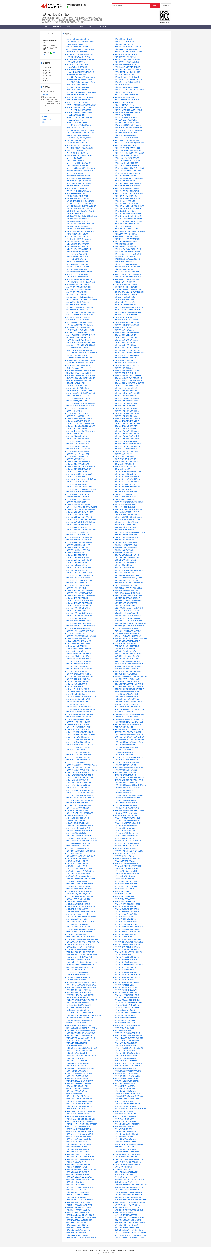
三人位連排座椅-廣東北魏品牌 (123, 793)
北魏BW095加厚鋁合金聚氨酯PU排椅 (77, 515)
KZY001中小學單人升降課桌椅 (75, 161)
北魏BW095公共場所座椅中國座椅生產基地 (79, 474)
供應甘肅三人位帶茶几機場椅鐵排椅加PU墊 (79, 1205)
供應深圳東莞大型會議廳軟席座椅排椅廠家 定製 (129, 183)
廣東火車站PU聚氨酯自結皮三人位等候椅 (127, 555)
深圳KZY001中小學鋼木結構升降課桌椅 (126, 884)
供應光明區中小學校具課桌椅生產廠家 (77, 1212)
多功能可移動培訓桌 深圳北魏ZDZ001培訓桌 (79, 1013)
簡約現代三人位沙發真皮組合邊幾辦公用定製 (128, 636)
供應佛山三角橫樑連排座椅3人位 (76, 1162)
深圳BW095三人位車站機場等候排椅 (125, 848)
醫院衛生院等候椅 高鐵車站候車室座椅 (126, 1215)
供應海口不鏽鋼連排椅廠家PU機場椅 (125, 64)
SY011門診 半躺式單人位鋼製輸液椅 (77, 310)
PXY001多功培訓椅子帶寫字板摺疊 (76, 254)
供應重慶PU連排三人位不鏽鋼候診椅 (125, 282)
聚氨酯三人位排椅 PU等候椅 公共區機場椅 (127, 659)
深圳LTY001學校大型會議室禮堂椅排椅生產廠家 (129, 965)
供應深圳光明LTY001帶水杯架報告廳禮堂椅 (127, 191)
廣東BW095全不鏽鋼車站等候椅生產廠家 (127, 391)
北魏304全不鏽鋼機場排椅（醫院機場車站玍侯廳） (81, 393)
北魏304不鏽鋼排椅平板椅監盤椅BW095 (78, 388)
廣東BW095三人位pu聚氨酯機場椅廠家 (126, 408)
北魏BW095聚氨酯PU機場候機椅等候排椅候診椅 (80, 522)
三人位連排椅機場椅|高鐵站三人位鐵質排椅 (127, 788)
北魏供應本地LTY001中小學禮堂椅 (76, 866)
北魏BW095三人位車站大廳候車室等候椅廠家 (79, 590)
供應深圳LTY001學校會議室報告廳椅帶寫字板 (128, 171)
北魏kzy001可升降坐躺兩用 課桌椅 (76, 815)
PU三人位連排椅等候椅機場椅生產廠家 (77, 244)
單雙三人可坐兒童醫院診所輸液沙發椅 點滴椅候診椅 (81, 1000)
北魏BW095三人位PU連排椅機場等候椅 (78, 578)
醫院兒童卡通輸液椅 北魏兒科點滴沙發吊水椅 (128, 1197)
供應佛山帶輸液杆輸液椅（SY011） (76, 1147)
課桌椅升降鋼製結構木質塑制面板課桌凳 (126, 1172)
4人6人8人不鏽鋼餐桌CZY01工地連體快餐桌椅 (80, 49)
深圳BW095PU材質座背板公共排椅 (125, 831)
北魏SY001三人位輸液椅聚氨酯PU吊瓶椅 (78, 727)
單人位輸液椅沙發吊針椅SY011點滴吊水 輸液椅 (80, 995)
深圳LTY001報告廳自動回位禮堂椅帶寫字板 (127, 914)
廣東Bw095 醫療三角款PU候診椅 (124, 456)
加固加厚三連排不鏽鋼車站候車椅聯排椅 (126, 628)
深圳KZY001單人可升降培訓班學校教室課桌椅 (128, 866)
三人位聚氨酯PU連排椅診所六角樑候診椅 (127, 762)
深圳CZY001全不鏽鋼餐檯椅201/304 (125, 861)
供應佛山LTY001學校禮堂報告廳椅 (76, 1142)
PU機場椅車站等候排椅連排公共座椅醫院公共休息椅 (81, 216)
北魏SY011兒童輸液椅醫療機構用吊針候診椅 (79, 732)
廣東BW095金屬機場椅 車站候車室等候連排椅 (128, 378)
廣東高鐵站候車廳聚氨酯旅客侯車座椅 (126, 545)
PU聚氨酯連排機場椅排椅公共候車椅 (77, 221)
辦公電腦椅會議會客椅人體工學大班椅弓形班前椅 (80, 370)
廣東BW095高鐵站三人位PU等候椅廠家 (126, 340)
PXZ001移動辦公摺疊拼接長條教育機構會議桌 (80, 279)
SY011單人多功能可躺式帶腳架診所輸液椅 (78, 289)
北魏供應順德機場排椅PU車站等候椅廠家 (78, 876)
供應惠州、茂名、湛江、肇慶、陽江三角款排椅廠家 (130, 90)
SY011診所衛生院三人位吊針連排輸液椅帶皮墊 (80, 330)
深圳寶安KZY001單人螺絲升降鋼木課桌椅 (127, 1056)
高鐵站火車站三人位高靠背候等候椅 (77, 1061)
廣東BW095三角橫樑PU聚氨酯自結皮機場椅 (127, 393)
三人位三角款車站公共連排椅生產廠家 (126, 805)
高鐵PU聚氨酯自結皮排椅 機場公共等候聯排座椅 (80, 1033)
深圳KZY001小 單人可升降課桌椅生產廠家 (127, 874)
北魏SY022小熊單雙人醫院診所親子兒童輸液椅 (80, 798)
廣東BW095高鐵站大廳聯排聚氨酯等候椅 (127, 332)
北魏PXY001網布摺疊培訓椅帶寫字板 (77, 702)
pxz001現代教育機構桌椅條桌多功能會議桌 (79, 358)
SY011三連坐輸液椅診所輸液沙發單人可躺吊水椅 (80, 312)
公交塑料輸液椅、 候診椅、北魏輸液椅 (126, 287)
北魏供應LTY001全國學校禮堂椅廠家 (77, 863)
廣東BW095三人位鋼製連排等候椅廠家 (126, 416)
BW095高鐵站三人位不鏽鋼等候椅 (76, 85)
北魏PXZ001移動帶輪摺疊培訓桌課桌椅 (78, 719)
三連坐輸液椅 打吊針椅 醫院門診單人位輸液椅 (128, 732)
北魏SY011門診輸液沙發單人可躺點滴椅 (78, 742)
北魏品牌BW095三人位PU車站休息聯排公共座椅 (80, 906)
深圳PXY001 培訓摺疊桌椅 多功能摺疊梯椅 (127, 1008)
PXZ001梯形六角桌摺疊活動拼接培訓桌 (78, 274)
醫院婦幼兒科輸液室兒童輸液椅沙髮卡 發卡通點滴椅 (130, 1202)
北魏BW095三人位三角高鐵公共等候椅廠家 (79, 613)
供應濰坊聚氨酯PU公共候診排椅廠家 (125, 246)
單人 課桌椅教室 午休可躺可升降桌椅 (77, 998)
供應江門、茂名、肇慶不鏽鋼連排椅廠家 (126, 95)
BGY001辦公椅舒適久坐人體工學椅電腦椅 (78, 57)
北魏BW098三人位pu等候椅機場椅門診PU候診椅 (80, 631)
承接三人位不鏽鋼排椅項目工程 (75, 970)
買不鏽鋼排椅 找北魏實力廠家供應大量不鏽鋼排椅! (129, 689)
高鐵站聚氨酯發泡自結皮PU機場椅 (76, 1066)
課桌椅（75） (47, 78)
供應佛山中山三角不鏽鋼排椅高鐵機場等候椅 (79, 1187)
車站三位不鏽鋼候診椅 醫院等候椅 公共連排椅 (80, 967)
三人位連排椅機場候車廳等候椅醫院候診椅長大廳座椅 (130, 785)
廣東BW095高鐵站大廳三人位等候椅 (125, 335)
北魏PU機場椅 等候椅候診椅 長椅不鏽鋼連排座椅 (80, 692)
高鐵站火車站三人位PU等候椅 (75, 1058)
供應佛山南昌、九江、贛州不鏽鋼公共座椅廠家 (80, 1157)
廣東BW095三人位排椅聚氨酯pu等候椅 (126, 441)
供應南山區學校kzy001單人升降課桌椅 (126, 120)
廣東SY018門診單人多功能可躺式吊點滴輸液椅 (128, 509)
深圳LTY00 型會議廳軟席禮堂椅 (124, 917)
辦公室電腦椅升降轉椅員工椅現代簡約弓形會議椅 (80, 375)
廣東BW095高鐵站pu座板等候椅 (124, 330)
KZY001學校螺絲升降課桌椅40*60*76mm (79, 155)
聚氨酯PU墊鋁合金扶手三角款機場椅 (125, 651)
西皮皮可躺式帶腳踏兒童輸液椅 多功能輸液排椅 (129, 1195)
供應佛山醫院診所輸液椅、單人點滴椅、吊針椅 (80, 1180)
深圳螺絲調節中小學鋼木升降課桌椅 (125, 1106)
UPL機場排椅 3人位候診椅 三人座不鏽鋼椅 (78, 340)
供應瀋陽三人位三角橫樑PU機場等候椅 (126, 241)
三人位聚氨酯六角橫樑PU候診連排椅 (125, 772)
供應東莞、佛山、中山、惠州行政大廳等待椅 (79, 1132)
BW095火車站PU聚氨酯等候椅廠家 (76, 95)
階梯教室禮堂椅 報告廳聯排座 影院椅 (125, 643)
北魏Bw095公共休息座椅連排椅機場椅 (77, 638)
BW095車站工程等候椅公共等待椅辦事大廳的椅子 (81, 77)
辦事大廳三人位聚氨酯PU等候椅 (75, 383)
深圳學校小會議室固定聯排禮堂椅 (124, 1126)
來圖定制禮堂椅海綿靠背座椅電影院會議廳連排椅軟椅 (130, 664)
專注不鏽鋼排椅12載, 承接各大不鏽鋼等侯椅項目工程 (130, 1235)
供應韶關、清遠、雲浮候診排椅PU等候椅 (127, 138)
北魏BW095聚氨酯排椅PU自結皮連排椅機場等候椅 (81, 530)
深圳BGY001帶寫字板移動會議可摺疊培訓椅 (128, 818)
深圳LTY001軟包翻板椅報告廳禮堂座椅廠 (127, 949)
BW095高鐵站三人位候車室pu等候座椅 (78, 87)
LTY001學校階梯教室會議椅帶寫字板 (77, 188)
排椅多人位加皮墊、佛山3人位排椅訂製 (126, 704)
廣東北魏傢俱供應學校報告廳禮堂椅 (125, 527)
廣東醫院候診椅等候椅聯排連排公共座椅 (126, 590)
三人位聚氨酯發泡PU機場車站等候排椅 (126, 765)
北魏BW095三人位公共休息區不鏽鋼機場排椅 (79, 600)
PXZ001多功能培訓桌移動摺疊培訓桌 (77, 262)
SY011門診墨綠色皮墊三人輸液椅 (76, 305)
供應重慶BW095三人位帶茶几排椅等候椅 (127, 279)
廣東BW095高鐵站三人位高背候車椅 (125, 345)
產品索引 (45, 116)
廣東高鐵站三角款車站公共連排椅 (124, 550)
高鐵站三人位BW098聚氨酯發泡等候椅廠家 (79, 1073)
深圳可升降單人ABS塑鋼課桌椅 (124, 1101)
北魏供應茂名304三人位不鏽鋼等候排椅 (78, 874)
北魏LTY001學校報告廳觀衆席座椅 (76, 684)
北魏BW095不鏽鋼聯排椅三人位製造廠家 (78, 441)
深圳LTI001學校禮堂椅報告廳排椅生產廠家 (127, 904)
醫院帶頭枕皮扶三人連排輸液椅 (124, 712)
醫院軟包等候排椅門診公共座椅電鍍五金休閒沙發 (129, 1210)
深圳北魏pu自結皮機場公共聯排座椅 (125, 1068)
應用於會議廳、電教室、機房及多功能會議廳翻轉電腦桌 (131, 1223)
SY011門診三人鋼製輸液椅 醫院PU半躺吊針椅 (80, 307)
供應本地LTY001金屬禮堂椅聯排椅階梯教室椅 (79, 1101)
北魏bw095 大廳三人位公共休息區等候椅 (78, 805)
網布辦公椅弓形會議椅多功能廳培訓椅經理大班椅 (129, 1159)
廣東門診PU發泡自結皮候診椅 (123, 565)
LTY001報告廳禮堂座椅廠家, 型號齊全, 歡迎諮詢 (80, 171)
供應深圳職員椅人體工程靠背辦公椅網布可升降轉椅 (130, 231)
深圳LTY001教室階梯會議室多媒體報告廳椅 (127, 932)
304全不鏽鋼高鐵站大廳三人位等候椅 (77, 47)
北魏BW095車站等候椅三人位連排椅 (77, 446)
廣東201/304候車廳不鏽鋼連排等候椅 (126, 295)
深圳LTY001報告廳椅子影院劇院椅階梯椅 (127, 912)
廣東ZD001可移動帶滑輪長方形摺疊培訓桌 (127, 515)
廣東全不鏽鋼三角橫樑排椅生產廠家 (125, 568)
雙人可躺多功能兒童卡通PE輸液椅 (125, 1147)
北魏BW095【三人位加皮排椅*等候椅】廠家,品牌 (81, 431)
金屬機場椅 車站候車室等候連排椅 (125, 649)
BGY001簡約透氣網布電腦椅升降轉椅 (77, 64)
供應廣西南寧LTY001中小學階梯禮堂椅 (77, 1228)
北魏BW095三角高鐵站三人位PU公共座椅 (78, 550)
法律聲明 (119, 1250)
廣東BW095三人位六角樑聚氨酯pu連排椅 (127, 436)
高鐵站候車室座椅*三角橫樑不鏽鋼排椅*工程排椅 (81, 1056)
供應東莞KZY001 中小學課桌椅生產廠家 (78, 1126)
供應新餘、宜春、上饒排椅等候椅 (124, 262)
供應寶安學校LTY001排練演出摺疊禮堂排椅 (79, 1099)
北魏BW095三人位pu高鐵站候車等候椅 (78, 585)
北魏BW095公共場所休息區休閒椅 (76, 472)
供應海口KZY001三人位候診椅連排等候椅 (127, 62)
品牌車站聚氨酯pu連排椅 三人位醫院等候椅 (127, 707)
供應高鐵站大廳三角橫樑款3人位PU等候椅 (78, 1207)
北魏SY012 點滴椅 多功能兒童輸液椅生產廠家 (79, 778)
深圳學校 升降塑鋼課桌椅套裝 (123, 1129)
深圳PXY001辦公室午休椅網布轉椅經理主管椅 (128, 1003)
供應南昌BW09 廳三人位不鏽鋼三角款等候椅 (128, 107)
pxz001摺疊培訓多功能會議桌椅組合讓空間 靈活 (80, 360)
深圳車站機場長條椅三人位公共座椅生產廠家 (128, 1076)
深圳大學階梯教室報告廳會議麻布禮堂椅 (126, 1078)
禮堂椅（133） (47, 76)
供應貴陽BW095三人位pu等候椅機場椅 (126, 49)
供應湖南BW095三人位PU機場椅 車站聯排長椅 (128, 80)
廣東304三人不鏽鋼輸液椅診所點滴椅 (126, 305)
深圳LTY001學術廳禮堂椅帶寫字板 (125, 955)
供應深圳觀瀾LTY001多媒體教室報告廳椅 (127, 188)
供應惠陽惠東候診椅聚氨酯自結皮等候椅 (126, 87)
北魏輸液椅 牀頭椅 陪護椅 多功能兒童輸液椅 (79, 932)
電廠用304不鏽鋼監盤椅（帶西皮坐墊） (78, 1003)
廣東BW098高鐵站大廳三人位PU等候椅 (126, 451)
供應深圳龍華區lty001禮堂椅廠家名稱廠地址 (128, 209)
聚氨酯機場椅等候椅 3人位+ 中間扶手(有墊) (127, 656)
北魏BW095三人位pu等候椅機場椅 (76, 583)
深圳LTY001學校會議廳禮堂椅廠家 (125, 970)
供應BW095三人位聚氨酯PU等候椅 (76, 1091)
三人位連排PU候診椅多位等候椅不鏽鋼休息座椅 (129, 780)
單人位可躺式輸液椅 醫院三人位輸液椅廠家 (79, 990)
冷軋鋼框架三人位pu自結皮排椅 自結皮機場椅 (128, 666)
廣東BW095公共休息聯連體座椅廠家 (125, 358)
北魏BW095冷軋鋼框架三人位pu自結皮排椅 (79, 537)
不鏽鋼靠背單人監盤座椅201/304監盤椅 (78, 960)
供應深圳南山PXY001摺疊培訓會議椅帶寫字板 (128, 214)
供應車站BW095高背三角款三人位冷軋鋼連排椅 (80, 1111)
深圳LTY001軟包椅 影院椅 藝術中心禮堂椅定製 (128, 952)
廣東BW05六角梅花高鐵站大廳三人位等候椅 (128, 310)
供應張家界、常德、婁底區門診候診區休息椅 (128, 277)
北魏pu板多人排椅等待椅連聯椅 (75, 820)
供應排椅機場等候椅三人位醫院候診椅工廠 (127, 123)
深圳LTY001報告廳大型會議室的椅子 (125, 906)
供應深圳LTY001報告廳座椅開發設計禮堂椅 (127, 161)
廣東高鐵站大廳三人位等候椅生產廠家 (126, 542)
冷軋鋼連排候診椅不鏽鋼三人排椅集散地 (126, 669)
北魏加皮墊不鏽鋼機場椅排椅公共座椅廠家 (79, 889)
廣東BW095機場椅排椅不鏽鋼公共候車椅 (127, 370)
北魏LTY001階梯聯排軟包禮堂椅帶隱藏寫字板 (79, 676)
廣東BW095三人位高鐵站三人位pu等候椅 (127, 421)
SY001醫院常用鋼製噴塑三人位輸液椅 (77, 284)
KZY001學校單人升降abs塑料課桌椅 (77, 153)
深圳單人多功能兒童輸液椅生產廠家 (125, 1083)
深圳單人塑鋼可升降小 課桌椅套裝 (125, 1086)
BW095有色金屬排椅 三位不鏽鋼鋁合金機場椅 (80, 130)
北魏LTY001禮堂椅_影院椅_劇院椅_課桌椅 (78, 679)
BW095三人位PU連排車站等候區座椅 (77, 102)
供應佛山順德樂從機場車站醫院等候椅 (77, 1172)
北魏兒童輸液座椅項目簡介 (74, 853)
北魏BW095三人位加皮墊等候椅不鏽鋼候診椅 (79, 603)
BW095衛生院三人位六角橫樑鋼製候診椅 (78, 125)
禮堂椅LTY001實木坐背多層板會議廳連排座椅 (128, 671)
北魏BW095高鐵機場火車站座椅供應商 (77, 464)
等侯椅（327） (47, 70)
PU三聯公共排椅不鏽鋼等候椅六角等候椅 (78, 239)
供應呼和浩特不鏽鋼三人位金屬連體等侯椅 (127, 77)
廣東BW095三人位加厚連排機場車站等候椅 (127, 423)
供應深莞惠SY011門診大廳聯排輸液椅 (126, 234)
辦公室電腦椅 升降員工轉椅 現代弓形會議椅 (79, 373)
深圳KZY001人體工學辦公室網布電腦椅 (126, 871)
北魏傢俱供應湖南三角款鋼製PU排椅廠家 (78, 886)
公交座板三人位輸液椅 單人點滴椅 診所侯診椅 (128, 289)
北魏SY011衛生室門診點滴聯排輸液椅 (77, 772)
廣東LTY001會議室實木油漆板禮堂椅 (125, 474)
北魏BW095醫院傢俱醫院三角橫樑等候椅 (78, 623)
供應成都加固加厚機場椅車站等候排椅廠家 (79, 1116)
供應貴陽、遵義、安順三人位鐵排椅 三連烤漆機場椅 (130, 52)
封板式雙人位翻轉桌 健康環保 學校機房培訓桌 (80, 1018)
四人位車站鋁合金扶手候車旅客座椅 (125, 1149)
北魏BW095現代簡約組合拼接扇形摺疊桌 (78, 621)
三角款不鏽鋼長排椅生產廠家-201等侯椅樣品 (128, 724)
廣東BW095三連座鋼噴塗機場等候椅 (125, 396)
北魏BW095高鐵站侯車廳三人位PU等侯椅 (78, 469)
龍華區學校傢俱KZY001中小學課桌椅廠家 (127, 681)
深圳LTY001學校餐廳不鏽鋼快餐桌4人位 (126, 962)
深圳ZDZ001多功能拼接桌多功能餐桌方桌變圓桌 (129, 1048)
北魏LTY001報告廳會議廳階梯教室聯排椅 (78, 661)
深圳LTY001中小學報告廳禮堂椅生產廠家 (127, 995)
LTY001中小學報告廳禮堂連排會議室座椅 (78, 191)
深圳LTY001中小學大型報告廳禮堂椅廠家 (127, 998)
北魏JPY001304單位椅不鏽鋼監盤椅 (76, 646)
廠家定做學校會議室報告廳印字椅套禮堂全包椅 (80, 965)
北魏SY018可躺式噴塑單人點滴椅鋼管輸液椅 (79, 790)
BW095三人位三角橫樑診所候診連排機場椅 (79, 118)
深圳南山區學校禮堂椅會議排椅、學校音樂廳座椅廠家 (130, 1109)
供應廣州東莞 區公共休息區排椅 (124, 39)
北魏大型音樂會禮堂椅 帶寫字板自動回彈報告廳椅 (81, 838)
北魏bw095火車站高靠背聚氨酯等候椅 (77, 808)
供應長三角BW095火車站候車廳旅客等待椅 (79, 1106)
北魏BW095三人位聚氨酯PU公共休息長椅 (78, 606)
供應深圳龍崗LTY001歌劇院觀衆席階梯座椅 (127, 198)
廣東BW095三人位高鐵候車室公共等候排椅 (127, 418)
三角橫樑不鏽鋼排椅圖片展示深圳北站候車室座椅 (129, 722)
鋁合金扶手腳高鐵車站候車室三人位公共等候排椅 (129, 684)
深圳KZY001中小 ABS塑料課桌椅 (124, 889)
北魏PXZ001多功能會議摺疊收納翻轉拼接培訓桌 (80, 709)
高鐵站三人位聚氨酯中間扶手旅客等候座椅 (79, 1083)
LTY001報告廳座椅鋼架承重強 (75, 173)
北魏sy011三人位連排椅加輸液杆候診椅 (78, 828)
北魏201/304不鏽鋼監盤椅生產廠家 (76, 386)
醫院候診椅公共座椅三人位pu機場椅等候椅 (127, 1205)
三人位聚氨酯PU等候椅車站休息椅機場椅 (127, 760)
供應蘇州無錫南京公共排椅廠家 (124, 244)
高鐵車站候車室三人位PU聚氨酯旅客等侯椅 (79, 1035)
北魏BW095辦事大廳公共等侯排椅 (76, 436)
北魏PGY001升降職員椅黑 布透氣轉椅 (77, 689)
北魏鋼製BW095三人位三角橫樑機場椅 (77, 858)
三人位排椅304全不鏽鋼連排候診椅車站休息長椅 (129, 798)
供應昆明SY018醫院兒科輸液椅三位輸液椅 (127, 100)
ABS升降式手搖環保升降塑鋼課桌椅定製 (78, 52)
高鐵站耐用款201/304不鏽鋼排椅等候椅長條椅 (80, 1068)
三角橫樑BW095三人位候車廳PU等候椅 (126, 717)
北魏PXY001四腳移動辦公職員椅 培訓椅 (78, 699)
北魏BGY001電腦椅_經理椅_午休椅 (76, 401)
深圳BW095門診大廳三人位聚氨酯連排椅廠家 (128, 841)
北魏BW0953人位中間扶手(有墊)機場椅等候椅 (80, 423)
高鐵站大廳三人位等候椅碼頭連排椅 (77, 1053)
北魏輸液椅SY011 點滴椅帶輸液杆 (76, 934)
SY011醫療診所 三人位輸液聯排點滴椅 (77, 320)
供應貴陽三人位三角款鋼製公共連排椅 (126, 54)
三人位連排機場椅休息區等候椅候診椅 (126, 783)
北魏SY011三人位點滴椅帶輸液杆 (76, 750)
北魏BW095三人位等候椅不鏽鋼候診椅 (77, 598)
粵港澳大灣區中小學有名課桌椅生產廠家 (126, 1225)
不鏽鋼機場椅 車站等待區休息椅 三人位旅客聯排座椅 (81, 955)
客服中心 (92, 1250)
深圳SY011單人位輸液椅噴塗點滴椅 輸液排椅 (128, 1033)
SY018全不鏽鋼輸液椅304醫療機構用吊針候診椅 (80, 335)
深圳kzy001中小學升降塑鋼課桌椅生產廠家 (127, 1053)
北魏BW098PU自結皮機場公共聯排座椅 (78, 628)
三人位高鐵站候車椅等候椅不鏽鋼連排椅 (126, 747)
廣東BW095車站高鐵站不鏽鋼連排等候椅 (127, 320)
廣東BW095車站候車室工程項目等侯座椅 (127, 322)
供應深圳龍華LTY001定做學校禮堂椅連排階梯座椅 (129, 206)
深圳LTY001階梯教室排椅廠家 (123, 937)
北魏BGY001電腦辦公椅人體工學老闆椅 (78, 398)
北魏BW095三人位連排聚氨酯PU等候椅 (78, 608)
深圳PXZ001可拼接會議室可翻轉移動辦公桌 (127, 1013)
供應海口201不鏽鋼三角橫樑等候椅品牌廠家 (128, 59)
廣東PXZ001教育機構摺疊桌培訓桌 (125, 504)
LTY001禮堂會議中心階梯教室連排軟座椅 (78, 181)
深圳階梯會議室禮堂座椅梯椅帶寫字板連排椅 (128, 1099)
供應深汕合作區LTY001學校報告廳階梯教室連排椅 (129, 143)
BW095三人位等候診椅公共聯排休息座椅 (78, 107)
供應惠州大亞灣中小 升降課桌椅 (124, 92)
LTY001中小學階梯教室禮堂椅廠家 (76, 193)
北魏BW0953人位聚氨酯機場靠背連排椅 (78, 421)
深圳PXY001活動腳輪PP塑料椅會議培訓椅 (127, 1005)
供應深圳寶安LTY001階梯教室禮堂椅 (125, 176)
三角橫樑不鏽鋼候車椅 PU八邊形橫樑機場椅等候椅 (129, 719)
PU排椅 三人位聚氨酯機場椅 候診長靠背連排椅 (80, 231)
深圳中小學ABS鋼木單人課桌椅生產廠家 (126, 1134)
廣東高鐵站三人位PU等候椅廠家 (124, 552)
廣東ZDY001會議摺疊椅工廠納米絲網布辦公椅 (128, 517)
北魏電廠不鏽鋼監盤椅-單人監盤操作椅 (77, 846)
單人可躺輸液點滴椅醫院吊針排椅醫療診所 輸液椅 (81, 982)
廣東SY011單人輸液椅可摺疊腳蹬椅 (125, 507)
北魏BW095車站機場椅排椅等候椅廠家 (77, 451)
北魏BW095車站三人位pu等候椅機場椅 (78, 454)
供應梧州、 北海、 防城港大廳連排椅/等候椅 (128, 249)
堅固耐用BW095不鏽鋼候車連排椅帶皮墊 (127, 633)
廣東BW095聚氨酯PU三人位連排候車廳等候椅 (128, 381)
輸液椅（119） (47, 73)
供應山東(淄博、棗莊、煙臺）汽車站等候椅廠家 (129, 130)
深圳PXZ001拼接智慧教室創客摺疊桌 (125, 1018)
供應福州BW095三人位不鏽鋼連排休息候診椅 (79, 1200)
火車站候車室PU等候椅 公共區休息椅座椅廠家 (128, 600)
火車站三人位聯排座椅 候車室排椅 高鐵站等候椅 (129, 608)
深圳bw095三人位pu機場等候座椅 (125, 1051)
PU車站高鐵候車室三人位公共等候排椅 (77, 198)
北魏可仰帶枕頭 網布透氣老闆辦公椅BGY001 (79, 896)
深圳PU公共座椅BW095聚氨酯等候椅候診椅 (127, 1000)
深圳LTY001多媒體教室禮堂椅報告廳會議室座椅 (129, 927)
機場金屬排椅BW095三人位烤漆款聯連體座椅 (128, 618)
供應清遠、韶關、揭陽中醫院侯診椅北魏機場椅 (128, 128)
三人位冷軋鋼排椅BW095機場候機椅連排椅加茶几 (129, 778)
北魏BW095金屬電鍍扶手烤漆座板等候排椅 (79, 517)
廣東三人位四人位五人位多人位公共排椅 (126, 580)
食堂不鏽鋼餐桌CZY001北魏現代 (124, 1175)
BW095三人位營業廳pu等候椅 (75, 120)
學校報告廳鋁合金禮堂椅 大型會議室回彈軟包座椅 (129, 1180)
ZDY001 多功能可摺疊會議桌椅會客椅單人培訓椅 (80, 343)
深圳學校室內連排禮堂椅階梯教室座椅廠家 (127, 1124)
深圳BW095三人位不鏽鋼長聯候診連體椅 (127, 843)
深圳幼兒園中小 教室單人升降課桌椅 (125, 1132)
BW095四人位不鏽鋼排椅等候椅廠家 (77, 123)
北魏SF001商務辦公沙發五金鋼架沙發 (77, 724)
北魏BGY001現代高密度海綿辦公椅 (76, 408)
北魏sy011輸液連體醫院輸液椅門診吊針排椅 (79, 831)
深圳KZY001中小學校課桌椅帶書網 (125, 899)
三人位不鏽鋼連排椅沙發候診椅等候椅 (126, 745)
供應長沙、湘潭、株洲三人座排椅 (76, 1109)
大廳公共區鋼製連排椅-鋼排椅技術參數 (77, 975)
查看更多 (50, 110)
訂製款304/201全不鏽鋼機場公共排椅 (77, 1010)
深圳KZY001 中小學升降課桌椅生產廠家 (126, 863)
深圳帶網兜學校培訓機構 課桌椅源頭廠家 (127, 1081)
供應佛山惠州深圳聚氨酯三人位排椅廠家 (78, 1154)
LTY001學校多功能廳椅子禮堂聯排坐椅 (77, 186)
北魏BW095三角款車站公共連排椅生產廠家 (79, 568)
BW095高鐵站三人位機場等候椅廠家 (77, 90)
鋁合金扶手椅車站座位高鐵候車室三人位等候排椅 (129, 686)
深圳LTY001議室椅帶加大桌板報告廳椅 (126, 992)
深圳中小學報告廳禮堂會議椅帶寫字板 (126, 1137)
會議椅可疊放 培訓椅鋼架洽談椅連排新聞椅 (127, 598)
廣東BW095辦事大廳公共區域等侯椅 (125, 317)
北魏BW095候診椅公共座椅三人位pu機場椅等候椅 (81, 479)
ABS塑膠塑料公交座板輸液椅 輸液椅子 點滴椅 (79, 54)
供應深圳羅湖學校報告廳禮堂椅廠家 (125, 211)
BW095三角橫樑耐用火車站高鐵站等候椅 (78, 100)
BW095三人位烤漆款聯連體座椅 (75, 115)
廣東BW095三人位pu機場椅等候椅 (125, 406)
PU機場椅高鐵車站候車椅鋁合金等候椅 (77, 219)
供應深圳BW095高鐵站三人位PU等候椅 (126, 155)
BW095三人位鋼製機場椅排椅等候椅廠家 (78, 110)
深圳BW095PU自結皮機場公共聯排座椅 (126, 833)
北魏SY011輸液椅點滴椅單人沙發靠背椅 (78, 767)
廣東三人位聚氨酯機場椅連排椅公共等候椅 (127, 575)
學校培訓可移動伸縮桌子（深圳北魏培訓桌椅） (128, 1190)
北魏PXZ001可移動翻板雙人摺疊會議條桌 (78, 712)
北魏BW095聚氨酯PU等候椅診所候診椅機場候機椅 (81, 520)
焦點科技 (108, 1253)
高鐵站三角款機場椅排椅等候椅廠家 (77, 1071)
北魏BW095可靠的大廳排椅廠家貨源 (77, 532)
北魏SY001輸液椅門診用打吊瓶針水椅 (77, 729)
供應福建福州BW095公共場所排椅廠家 (77, 1192)
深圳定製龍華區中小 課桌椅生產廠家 (125, 1089)
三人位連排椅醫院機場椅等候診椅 (124, 790)
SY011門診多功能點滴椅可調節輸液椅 (77, 302)
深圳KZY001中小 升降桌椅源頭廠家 (125, 894)
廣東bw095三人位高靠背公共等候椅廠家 (126, 522)
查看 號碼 (45, 94)
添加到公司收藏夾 (47, 119)
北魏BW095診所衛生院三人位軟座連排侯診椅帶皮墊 (81, 626)
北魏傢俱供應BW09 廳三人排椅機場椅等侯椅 (79, 884)
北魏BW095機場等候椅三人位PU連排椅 (78, 499)
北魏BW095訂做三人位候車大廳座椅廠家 (78, 461)
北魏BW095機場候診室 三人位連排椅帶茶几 (79, 504)
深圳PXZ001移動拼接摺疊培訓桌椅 (125, 1023)
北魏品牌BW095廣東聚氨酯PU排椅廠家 (78, 904)
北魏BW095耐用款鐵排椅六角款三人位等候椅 (79, 545)
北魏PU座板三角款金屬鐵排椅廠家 (76, 694)
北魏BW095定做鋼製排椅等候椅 (75, 459)
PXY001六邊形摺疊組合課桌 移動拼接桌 (78, 257)
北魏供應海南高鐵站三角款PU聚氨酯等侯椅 (79, 869)
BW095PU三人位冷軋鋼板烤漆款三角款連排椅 (80, 72)
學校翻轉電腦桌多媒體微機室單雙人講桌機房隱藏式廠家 (131, 1185)
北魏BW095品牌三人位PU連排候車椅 (77, 547)
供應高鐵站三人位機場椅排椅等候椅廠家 (78, 1210)
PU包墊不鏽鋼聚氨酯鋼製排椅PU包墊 (77, 196)
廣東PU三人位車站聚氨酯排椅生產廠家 (126, 497)
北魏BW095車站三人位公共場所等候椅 (77, 456)
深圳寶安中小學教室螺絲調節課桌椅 (125, 1058)
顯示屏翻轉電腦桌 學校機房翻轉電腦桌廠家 (127, 1164)
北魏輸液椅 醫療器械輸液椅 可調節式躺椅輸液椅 (80, 929)
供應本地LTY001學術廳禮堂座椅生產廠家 (78, 1104)
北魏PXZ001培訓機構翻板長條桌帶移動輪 (78, 717)
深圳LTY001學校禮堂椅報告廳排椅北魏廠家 (127, 975)
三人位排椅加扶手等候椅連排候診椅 (125, 800)
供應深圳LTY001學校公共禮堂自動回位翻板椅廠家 (129, 168)
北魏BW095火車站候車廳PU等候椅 (76, 484)
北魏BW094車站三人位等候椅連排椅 (77, 413)
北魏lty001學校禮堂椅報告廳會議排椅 (77, 818)
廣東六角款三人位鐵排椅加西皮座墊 (125, 563)
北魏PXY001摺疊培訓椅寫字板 (75, 704)
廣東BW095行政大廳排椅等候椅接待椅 (126, 449)
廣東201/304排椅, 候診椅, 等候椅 (124, 300)
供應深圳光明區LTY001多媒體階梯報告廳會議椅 (129, 193)
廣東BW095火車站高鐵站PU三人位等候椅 (127, 365)
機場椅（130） (47, 68)
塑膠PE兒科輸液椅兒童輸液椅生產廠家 (126, 1157)
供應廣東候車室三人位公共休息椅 (76, 1223)
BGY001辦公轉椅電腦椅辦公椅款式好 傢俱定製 (80, 59)
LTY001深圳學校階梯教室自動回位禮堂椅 (78, 183)
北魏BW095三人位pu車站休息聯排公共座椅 (79, 580)
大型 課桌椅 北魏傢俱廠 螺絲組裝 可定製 (78, 980)
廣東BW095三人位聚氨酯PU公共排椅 (125, 429)
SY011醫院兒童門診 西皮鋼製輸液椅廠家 (78, 327)
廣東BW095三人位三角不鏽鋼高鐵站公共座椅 (128, 446)
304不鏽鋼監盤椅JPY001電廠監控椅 (76, 44)
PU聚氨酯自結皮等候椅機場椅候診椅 (77, 226)
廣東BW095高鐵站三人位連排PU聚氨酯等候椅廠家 (129, 353)
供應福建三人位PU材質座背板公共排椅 (77, 1195)
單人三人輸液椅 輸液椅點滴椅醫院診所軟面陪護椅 (81, 985)
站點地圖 (99, 1250)
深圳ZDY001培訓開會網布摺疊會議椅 (125, 1046)
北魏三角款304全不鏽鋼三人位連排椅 (77, 914)
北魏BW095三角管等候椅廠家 (75, 552)
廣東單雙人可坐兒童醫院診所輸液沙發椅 (126, 537)
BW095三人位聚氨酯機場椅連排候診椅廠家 (79, 112)
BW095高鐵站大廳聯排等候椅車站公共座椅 (79, 80)
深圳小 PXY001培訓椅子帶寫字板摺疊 (126, 1116)
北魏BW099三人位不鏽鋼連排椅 (75, 633)
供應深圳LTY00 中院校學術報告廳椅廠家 (126, 163)
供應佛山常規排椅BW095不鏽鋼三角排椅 (78, 1144)
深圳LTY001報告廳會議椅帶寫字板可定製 (127, 909)
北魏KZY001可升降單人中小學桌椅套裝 (78, 656)
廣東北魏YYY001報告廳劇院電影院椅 (125, 525)
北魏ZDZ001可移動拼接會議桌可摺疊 (77, 803)
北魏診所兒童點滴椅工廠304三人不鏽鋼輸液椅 (80, 947)
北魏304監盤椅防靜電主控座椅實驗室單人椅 (79, 391)
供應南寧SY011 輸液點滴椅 (123, 115)
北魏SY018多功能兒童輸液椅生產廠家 (77, 788)
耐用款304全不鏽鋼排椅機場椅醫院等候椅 (127, 699)
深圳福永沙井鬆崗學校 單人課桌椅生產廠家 (127, 1094)
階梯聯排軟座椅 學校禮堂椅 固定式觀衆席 (127, 646)
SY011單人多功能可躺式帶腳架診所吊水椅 (78, 287)
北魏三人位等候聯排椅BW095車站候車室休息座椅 (81, 922)
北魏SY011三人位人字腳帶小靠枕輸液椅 (78, 752)
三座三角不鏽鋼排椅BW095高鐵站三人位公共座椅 (129, 810)
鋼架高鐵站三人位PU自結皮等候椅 (76, 1023)
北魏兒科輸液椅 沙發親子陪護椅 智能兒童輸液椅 (80, 851)
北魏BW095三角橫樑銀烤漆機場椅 (76, 563)
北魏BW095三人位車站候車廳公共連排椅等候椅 (80, 595)
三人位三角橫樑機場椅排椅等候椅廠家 (126, 803)
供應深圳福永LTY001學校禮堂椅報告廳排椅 (127, 186)
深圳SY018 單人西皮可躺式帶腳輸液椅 (126, 1043)
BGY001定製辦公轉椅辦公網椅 (75, 62)
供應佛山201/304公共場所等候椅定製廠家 (78, 1137)
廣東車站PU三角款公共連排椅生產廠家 (126, 535)
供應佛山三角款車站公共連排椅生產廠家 (78, 1164)
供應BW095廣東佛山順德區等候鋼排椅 (77, 1089)
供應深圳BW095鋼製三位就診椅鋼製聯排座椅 (128, 150)
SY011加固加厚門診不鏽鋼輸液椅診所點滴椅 (79, 297)
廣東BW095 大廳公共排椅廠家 (123, 327)
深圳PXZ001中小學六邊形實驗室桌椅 (125, 1028)
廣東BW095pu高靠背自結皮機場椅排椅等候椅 (128, 312)
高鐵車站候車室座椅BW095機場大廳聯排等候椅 (80, 1038)
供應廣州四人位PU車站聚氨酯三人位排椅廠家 (128, 47)
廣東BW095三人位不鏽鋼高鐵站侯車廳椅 (127, 411)
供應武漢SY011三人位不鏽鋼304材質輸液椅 (127, 252)
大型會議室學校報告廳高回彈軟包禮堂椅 (78, 977)
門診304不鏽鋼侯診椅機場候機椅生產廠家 (127, 692)
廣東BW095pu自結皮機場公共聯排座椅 (126, 315)
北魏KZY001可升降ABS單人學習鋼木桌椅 (78, 654)
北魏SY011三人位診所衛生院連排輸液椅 (78, 760)
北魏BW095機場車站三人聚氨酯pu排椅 (78, 494)
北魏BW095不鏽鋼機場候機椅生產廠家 (77, 439)
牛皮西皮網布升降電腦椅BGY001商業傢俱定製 (128, 702)
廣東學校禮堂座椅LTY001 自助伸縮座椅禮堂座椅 (129, 588)
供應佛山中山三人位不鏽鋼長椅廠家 (77, 1190)
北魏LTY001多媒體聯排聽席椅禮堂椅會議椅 (79, 669)
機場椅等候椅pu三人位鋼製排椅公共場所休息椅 (128, 621)
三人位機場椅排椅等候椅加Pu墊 (124, 752)
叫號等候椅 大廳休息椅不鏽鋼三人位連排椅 (127, 641)
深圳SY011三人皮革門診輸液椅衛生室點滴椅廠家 (129, 1038)
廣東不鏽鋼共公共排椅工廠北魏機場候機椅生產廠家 (130, 532)
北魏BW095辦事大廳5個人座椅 (75, 434)
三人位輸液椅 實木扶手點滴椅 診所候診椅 (127, 808)
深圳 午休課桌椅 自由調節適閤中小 (125, 1119)
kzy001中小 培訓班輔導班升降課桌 (76, 355)
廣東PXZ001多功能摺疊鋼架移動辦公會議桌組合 (129, 502)
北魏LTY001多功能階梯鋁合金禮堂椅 (77, 666)
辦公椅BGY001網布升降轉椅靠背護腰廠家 (78, 381)
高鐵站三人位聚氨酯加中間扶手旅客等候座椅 (79, 1081)
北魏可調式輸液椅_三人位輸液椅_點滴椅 (78, 894)
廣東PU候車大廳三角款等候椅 (123, 489)
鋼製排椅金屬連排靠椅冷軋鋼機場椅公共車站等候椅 (81, 1028)
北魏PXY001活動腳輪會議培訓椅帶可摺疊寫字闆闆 (81, 697)
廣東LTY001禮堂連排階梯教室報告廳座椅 (127, 477)
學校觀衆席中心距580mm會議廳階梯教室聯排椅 (129, 1187)
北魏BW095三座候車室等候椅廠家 (76, 618)
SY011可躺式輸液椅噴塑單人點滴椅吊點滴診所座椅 (81, 300)
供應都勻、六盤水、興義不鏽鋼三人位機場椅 (79, 1134)
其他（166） (47, 81)
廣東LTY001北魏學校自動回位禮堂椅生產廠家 (128, 472)
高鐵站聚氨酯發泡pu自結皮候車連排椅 (77, 1063)
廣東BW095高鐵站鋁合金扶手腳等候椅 (126, 338)
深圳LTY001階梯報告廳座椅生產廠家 (125, 934)
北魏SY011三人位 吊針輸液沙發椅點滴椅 (78, 757)
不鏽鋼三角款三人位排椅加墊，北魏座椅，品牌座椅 (81, 962)
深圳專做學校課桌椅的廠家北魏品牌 (125, 1142)
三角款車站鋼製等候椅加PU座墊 (124, 727)
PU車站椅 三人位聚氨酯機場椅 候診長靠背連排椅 (80, 201)
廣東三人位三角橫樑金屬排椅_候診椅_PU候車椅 (128, 578)
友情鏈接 (131, 1250)
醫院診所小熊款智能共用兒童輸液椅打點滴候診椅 (129, 1217)
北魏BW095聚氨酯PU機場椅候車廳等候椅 (78, 525)
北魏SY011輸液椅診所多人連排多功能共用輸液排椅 (81, 770)
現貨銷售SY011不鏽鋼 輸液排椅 (124, 1167)
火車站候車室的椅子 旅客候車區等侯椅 (126, 603)
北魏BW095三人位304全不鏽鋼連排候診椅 (79, 573)
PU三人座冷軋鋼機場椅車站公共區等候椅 (78, 249)
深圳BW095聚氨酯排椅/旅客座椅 (124, 838)
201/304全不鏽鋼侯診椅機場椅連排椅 (77, 39)
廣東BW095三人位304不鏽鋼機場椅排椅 (126, 401)
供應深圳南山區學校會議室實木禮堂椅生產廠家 (128, 219)
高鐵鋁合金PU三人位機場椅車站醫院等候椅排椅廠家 (81, 1048)
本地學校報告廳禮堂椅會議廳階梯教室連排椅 (79, 949)
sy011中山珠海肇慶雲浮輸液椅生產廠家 (78, 365)
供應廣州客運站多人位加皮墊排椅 (124, 44)
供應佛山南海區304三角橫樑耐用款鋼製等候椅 (80, 1159)
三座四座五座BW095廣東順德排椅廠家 (126, 813)
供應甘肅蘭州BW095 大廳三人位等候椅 (78, 1202)
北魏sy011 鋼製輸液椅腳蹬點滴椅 (76, 833)
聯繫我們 (85, 1250)
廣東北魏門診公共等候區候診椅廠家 (125, 530)
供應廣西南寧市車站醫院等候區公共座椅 (78, 1230)
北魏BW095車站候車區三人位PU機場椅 (78, 449)
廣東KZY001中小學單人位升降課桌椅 (125, 466)
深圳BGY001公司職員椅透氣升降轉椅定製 (127, 820)
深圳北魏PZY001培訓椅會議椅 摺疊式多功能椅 (128, 1063)
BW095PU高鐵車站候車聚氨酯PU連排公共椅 (79, 69)
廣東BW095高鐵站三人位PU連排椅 (125, 343)
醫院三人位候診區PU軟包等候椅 (124, 1212)
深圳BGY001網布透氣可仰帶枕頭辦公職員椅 (128, 823)
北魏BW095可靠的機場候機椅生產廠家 (77, 535)
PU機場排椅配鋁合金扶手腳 (74, 214)
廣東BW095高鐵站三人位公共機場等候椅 (127, 348)
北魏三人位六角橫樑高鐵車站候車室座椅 (78, 927)
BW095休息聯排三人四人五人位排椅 (77, 128)
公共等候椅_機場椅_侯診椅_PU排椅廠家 (126, 284)
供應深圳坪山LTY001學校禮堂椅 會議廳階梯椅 (128, 221)
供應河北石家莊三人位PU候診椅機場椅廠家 (127, 72)
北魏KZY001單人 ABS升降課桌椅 (76, 651)
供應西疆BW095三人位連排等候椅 (125, 257)
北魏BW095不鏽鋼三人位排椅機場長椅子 (78, 444)
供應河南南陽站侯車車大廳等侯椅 (124, 75)
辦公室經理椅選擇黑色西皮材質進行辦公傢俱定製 (80, 378)
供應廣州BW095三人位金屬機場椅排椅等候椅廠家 (81, 1238)
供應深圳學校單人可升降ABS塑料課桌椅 (126, 229)
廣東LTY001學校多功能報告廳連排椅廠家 (127, 482)
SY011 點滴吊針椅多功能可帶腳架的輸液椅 (79, 322)
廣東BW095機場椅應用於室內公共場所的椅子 (128, 375)
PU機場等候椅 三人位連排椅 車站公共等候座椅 (80, 211)
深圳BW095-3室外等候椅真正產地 (125, 828)
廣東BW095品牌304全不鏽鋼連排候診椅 (126, 388)
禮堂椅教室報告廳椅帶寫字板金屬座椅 (126, 674)
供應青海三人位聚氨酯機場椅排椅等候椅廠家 (128, 125)
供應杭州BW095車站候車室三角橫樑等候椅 (127, 67)
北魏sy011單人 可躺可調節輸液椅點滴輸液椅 (79, 826)
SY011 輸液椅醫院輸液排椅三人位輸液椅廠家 (79, 325)
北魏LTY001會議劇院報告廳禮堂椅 (76, 671)
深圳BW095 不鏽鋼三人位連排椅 (124, 856)
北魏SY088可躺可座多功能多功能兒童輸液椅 (79, 800)
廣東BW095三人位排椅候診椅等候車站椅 (127, 439)
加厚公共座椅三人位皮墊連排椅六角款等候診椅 (128, 631)
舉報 (43, 122)
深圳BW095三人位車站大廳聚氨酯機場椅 (127, 846)
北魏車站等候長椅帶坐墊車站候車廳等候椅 (79, 836)
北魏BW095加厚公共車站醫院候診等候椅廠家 (79, 512)
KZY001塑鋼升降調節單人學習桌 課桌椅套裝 (79, 148)
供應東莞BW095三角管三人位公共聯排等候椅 (79, 1121)
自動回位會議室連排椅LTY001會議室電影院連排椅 (129, 1238)
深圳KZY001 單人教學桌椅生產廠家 (125, 876)
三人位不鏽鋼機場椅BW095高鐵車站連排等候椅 (129, 742)
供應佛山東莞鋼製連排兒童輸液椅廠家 (77, 1149)
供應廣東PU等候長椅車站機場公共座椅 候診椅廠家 (81, 1217)
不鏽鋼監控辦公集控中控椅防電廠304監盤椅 (79, 957)
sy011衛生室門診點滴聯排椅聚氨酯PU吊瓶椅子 (80, 363)
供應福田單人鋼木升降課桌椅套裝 (76, 1197)
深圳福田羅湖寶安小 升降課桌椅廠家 (125, 1091)
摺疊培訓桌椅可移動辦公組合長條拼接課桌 (127, 1228)
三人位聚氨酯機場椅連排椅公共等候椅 (126, 770)
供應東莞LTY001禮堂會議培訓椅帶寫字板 (78, 1129)
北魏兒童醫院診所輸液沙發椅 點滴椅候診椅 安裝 (80, 856)
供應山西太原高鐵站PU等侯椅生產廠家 (126, 133)
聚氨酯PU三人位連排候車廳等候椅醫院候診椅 (128, 654)
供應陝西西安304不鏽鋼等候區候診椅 (126, 135)
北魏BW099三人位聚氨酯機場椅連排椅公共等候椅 (81, 636)
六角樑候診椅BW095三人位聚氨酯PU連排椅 (127, 679)
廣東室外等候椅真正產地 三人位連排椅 (126, 585)
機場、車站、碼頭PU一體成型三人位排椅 (127, 611)
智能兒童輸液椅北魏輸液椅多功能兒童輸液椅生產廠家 (130, 1233)
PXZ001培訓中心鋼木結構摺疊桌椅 (76, 269)
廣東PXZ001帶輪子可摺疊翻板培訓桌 (125, 499)
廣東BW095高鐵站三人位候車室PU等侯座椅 (127, 350)
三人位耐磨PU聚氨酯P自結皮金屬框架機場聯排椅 (129, 795)
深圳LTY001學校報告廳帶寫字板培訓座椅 (127, 957)
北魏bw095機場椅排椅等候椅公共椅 (77, 810)
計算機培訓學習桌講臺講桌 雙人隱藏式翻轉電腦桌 (129, 626)
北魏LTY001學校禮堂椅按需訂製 (75, 686)
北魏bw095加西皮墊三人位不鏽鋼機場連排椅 (79, 813)
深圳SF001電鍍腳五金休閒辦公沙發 (125, 1030)
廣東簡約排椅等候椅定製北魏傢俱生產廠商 (127, 558)
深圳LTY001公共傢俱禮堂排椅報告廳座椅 (127, 929)
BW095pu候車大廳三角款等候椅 (76, 75)
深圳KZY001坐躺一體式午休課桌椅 (125, 901)
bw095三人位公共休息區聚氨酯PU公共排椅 (79, 350)
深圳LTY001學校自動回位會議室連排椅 (126, 990)
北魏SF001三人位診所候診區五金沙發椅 (78, 722)
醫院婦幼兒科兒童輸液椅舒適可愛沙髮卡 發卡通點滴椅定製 (132, 1200)
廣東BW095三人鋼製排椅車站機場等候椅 (127, 398)
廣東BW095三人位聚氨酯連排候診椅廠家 (127, 431)
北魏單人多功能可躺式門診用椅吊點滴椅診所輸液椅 (81, 841)
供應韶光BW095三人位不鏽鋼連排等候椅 (127, 140)
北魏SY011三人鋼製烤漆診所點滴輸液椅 (78, 747)
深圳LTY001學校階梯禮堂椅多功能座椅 (126, 972)
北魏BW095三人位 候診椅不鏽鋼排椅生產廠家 (80, 616)
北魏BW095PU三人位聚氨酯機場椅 (76, 429)
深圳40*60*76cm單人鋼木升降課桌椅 (126, 815)
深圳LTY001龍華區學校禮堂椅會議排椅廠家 (127, 947)
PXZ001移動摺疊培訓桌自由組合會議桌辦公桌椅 (80, 282)
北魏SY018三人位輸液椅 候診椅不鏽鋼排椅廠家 (80, 793)
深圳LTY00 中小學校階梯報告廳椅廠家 (126, 924)
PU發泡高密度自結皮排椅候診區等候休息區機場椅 (81, 206)
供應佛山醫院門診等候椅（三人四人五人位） (79, 1177)
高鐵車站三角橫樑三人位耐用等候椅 (77, 1043)
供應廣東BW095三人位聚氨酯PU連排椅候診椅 (80, 1215)
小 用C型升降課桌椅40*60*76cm (124, 1169)
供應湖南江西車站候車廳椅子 (123, 85)
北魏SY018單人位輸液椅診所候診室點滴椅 (78, 783)
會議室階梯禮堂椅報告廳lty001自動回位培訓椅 (128, 595)
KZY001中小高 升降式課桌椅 (74, 158)
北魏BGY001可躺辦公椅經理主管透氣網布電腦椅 (80, 406)
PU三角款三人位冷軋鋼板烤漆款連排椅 (77, 236)
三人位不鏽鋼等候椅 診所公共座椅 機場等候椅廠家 (129, 737)
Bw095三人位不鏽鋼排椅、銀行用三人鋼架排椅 (80, 133)
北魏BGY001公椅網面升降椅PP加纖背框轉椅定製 (80, 403)
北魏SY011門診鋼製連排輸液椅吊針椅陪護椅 (79, 740)
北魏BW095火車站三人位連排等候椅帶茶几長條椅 (81, 489)
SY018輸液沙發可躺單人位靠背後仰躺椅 (78, 338)
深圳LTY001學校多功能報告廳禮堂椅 (125, 967)
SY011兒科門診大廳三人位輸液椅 (76, 295)
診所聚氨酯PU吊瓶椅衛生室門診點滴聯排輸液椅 (129, 1230)
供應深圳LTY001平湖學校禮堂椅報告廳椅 (127, 166)
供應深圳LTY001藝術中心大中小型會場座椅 (127, 173)
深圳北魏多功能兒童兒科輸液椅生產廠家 (126, 1073)
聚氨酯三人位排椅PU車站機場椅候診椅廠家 (127, 661)
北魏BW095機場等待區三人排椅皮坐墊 (77, 497)
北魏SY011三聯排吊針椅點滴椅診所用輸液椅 (79, 745)
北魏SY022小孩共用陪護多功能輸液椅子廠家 (79, 795)
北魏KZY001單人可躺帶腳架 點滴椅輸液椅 (78, 649)
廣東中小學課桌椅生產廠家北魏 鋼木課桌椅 (127, 593)
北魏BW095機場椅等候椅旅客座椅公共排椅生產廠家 (81, 507)
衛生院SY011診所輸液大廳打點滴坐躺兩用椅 (128, 1162)
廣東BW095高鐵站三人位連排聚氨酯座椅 (127, 355)
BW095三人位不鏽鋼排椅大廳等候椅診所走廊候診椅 (81, 105)
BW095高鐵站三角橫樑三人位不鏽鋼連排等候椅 (80, 82)
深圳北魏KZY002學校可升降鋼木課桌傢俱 (127, 1061)
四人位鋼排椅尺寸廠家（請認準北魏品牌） (127, 1152)
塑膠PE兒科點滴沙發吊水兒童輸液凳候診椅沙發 (128, 1154)
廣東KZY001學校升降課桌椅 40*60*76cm (127, 461)
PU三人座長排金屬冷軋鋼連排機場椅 (77, 246)
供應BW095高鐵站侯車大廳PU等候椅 (77, 1086)
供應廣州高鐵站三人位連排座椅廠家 (125, 42)
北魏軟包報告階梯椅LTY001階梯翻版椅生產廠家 (80, 912)
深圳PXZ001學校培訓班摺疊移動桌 (125, 1020)
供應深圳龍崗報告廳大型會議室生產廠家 (126, 203)
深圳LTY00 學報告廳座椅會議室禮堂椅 (126, 922)
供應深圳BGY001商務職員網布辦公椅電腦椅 (128, 148)
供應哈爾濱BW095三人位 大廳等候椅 (125, 57)
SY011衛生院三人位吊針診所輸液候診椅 (78, 317)
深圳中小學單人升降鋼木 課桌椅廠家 (125, 1139)
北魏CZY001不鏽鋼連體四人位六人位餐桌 (78, 641)
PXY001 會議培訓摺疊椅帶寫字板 (76, 259)
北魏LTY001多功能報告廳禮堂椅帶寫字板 (78, 664)
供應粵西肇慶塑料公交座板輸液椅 (124, 269)
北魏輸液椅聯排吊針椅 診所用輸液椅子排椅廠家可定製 (82, 939)
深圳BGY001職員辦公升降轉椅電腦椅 (126, 826)
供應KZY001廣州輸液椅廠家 (74, 1094)
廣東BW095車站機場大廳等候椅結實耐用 (127, 325)
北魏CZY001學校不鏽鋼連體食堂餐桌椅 (78, 643)
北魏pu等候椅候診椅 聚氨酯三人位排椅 (77, 823)
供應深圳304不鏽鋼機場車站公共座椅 (126, 145)
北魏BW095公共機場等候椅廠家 (75, 477)
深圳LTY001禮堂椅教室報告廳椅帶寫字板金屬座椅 (129, 942)
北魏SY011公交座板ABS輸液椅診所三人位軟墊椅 (80, 735)
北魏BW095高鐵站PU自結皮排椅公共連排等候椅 (80, 466)
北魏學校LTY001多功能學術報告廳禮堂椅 (78, 944)
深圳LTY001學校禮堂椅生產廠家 (124, 980)
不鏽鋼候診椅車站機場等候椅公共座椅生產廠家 (80, 952)
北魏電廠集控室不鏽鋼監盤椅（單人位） (78, 848)
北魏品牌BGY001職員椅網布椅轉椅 (76, 901)
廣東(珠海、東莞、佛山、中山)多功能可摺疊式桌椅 (129, 292)
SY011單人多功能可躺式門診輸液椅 (76, 292)
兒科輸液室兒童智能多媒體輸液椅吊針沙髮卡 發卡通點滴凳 (83, 1015)
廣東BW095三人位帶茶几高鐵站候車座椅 (127, 413)
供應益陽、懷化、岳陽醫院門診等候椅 (126, 264)
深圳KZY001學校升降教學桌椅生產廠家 (126, 881)
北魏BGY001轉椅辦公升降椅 (74, 411)
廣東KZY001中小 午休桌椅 (122, 469)
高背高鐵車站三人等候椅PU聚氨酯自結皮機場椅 (80, 1030)
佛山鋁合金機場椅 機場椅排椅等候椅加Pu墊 (79, 1020)
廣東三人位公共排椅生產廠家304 (124, 573)
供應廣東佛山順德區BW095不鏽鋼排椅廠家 (79, 1220)
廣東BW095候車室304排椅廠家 (124, 360)
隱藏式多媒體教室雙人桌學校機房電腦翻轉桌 (128, 1220)
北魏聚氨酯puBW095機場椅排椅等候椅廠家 (79, 891)
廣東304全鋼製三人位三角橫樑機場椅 (126, 302)
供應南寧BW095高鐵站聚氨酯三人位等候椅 (127, 112)
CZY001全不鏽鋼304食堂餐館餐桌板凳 (77, 135)
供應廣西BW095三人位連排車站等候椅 (77, 1225)
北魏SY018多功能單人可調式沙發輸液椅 (78, 785)
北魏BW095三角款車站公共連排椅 (76, 565)
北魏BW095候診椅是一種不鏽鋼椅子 (77, 482)
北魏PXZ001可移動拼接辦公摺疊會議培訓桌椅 (80, 714)
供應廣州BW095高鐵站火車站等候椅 (77, 1235)
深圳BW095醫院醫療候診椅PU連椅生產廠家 (127, 858)
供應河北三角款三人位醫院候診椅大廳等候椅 (128, 69)
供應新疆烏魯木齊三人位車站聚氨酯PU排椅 (127, 259)
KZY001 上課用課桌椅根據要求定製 (76, 150)
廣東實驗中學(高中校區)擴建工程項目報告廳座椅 (129, 583)
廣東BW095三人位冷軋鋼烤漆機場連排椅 (127, 434)
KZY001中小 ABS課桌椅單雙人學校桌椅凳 (78, 163)
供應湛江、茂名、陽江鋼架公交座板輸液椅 (127, 272)
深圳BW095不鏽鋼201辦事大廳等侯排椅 (126, 836)
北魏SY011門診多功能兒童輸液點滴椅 (77, 737)
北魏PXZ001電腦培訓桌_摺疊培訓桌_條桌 (78, 707)
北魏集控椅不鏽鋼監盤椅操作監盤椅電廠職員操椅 (80, 879)
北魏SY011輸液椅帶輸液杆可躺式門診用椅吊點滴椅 (81, 765)
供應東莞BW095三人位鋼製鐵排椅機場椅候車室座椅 (81, 1124)
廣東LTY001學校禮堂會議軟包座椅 (125, 484)
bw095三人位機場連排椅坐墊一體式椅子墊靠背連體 (81, 353)
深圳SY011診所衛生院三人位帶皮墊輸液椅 (127, 1040)
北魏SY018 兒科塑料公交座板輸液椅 (77, 780)
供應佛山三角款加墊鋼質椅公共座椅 (77, 1167)
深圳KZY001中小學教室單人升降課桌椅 (126, 886)
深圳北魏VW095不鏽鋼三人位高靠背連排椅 (127, 1066)
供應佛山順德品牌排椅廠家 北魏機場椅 (77, 1175)
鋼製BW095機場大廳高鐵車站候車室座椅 (78, 1025)
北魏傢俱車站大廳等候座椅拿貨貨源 (77, 881)
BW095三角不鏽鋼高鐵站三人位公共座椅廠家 (79, 97)
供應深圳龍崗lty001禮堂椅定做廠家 (125, 201)
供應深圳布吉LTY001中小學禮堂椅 (125, 181)
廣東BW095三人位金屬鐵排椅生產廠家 (126, 426)
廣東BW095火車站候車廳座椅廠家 (125, 368)
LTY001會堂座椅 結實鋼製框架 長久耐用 (78, 176)
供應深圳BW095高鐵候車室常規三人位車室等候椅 (129, 153)
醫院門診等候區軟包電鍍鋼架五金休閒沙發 (127, 1207)
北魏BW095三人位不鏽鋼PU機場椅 (76, 588)
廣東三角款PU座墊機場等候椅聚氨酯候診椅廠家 (129, 570)
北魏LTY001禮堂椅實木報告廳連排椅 (77, 681)
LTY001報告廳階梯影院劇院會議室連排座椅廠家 (80, 168)
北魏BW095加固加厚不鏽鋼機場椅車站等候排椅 (80, 509)
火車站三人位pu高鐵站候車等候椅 (125, 606)
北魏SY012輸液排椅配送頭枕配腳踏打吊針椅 (79, 775)
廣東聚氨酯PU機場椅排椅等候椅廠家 (125, 560)
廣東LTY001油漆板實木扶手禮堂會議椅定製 (127, 487)
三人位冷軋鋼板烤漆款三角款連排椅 (125, 775)
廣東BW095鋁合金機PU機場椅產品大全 (126, 386)
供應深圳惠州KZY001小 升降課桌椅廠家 (126, 196)
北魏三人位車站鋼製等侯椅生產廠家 (77, 919)
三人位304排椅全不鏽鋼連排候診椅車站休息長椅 (129, 735)
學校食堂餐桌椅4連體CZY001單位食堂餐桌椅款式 (129, 1192)
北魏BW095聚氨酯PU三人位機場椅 (76, 527)
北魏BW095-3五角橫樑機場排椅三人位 (77, 416)
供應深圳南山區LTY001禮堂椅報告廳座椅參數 (128, 216)
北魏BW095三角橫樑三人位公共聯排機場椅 (79, 560)
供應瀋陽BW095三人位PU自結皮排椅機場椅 (127, 239)
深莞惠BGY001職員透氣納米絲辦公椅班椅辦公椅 (129, 1144)
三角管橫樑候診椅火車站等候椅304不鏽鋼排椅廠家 (130, 714)
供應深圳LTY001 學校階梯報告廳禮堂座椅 (127, 158)
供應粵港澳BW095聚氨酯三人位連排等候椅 (127, 267)
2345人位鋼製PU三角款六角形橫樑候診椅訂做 (80, 42)
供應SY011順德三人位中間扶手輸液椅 (77, 1096)
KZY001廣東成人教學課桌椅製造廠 (76, 143)
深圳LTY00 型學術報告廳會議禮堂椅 (125, 919)
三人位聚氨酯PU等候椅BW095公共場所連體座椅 (129, 757)
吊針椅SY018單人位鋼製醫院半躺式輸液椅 (78, 1005)
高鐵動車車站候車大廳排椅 (74, 1046)
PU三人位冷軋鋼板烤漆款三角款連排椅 (77, 241)
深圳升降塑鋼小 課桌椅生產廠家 (124, 1111)
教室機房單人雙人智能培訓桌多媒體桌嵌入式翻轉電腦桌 (131, 638)
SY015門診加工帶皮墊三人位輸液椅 (76, 332)
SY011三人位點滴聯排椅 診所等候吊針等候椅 (79, 315)
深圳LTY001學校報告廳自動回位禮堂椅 (126, 960)
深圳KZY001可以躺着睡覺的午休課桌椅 (126, 869)
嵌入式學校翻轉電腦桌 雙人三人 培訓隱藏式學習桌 (129, 709)
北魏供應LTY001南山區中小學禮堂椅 (77, 861)
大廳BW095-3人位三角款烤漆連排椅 (77, 972)
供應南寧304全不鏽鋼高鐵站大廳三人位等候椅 (128, 110)
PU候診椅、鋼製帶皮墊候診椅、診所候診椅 (79, 209)
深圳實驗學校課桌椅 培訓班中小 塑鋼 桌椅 (127, 1114)
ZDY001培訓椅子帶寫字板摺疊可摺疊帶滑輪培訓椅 (81, 345)
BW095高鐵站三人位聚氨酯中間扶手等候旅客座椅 (81, 92)
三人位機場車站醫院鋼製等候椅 (124, 750)
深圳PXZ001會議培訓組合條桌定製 (125, 1010)
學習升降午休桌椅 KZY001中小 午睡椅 (126, 1177)
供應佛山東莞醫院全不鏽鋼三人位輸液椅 (78, 1152)
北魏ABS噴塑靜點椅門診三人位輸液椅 (77, 396)
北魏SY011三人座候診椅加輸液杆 (76, 762)
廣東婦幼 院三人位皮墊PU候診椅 (124, 540)
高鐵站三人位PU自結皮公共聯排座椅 (77, 1076)
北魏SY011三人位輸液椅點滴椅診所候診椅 (78, 755)
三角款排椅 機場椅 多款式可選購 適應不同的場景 (129, 729)
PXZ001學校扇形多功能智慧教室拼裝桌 (78, 277)
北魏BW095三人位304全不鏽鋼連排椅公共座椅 (80, 575)
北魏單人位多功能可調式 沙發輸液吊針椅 (78, 843)
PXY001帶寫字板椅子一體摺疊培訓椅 (77, 252)
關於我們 (78, 1250)
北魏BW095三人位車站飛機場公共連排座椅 (79, 593)
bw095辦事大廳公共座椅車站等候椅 (77, 348)
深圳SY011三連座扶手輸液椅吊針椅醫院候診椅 (128, 1035)
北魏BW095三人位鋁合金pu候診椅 (76, 611)
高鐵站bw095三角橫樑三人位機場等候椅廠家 (79, 1051)
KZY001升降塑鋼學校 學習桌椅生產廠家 (78, 145)
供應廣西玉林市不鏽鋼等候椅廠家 (76, 1233)
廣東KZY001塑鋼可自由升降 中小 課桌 (126, 459)
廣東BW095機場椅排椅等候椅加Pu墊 (125, 373)
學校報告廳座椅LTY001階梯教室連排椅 (126, 1182)
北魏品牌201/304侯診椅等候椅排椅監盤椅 (78, 899)
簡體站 (125, 1250)
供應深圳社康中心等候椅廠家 (123, 226)
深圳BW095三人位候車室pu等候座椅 (125, 853)
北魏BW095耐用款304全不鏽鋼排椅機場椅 (79, 540)
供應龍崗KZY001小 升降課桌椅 (124, 102)
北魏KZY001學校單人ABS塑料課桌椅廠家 (78, 659)
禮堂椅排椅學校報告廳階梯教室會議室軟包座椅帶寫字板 (131, 676)
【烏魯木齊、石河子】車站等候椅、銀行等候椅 (80, 368)
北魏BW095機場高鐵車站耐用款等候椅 (77, 502)
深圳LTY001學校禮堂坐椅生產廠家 (125, 985)
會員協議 (112, 1250)
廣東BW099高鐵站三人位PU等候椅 (125, 454)
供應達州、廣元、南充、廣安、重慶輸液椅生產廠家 (81, 1119)
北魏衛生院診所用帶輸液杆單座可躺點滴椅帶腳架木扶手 (82, 942)
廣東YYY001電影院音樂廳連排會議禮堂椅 (127, 512)
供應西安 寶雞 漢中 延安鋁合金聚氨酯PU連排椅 (128, 254)
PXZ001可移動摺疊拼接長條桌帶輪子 (77, 264)
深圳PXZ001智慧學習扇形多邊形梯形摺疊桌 (127, 1025)
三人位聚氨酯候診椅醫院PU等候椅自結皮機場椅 (129, 767)
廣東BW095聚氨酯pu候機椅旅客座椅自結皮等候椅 (129, 383)
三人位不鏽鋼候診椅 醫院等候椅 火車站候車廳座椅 (129, 740)
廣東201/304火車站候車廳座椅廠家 (125, 297)
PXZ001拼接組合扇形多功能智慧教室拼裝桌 (79, 272)
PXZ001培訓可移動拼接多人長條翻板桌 (78, 267)
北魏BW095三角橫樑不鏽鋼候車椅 (76, 555)
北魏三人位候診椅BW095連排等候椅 (77, 924)
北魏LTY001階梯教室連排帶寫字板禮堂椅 (78, 674)
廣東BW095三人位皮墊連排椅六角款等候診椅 (128, 444)
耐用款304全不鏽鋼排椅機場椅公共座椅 (126, 697)
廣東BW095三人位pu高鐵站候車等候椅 (126, 403)
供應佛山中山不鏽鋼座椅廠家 (75, 1182)
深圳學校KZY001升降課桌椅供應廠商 (125, 1121)
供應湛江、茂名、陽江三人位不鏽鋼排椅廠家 (128, 274)
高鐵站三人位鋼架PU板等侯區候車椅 (77, 1078)
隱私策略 (105, 1250)
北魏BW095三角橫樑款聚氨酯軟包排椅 (77, 558)
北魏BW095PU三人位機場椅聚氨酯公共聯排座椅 (80, 426)
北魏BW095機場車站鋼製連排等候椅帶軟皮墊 (79, 492)
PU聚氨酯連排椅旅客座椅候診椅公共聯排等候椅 (80, 224)
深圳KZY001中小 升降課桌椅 (123, 891)
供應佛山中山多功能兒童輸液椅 (75, 1185)
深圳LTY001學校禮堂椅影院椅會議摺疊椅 (127, 982)
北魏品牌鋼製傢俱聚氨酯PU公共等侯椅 (77, 909)
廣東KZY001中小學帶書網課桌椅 (124, 464)
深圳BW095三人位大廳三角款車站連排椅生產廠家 (129, 851)
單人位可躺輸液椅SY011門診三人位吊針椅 (78, 992)
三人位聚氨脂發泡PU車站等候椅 (124, 755)
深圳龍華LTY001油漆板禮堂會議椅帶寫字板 (127, 1104)
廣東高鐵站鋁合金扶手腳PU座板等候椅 (126, 547)
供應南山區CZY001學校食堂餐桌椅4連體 (126, 118)
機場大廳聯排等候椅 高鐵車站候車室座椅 (127, 613)
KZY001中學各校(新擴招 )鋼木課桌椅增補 (78, 166)
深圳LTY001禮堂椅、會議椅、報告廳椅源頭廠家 (129, 939)
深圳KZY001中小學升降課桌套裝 (124, 896)
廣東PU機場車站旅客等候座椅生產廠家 (126, 492)
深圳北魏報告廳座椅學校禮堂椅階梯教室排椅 (128, 1071)
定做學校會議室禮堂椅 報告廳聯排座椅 (77, 1008)
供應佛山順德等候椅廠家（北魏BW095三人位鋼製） (81, 1169)
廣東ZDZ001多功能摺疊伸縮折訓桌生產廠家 (127, 520)
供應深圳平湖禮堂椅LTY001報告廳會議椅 (127, 224)
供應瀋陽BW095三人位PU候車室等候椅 (126, 236)
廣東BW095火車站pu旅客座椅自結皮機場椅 (127, 363)
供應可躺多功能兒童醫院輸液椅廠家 (125, 97)
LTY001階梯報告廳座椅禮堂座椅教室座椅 (78, 178)
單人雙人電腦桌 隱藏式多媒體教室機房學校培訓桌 (81, 987)
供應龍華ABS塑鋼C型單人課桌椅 (124, 105)
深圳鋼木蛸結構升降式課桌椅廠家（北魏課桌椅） (129, 1096)
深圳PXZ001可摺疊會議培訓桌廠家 (125, 1015)
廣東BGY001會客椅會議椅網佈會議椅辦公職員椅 (129, 307)
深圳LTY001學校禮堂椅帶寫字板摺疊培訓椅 (127, 977)
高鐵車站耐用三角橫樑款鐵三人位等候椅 (78, 1040)
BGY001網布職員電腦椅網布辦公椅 (76, 67)
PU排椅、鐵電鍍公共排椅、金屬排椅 (77, 234)
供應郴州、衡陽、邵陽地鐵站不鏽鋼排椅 (78, 1114)
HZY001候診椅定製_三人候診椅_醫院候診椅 (79, 138)
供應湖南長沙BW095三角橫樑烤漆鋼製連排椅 (128, 82)
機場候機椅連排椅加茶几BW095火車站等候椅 (128, 616)
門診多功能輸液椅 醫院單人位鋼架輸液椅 (127, 694)
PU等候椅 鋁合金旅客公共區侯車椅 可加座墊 (79, 203)
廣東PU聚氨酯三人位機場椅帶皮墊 (125, 494)
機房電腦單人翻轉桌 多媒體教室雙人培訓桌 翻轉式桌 (130, 623)
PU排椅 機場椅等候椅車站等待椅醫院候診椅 (79, 229)
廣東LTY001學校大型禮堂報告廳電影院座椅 (127, 479)
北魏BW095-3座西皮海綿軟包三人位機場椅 (79, 418)
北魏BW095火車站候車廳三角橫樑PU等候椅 (79, 487)
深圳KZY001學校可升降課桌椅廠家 (125, 879)
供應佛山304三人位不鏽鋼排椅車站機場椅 (78, 1139)
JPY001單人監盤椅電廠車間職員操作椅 (77, 140)
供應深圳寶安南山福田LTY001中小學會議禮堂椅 (129, 178)
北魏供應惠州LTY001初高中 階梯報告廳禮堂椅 (80, 871)
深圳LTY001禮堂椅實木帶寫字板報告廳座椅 (127, 944)
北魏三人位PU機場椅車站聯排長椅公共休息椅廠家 (81, 917)
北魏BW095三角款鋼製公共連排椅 (76, 570)
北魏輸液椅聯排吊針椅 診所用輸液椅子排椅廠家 (80, 937)
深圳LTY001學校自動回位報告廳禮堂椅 (126, 987)
